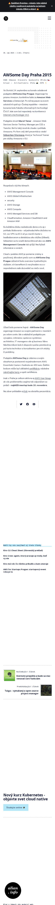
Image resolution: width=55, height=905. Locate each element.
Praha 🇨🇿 (45, 80)
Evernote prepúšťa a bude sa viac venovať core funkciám (33, 677)
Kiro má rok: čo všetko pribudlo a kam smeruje (25, 563)
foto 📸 (34, 83)
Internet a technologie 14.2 (16, 115)
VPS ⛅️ (44, 83)
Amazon (13, 80)
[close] (52, 6)
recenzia (23, 80)
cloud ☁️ (8, 83)
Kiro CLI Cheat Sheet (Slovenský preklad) (23, 550)
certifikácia (34, 368)
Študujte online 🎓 (16, 807)
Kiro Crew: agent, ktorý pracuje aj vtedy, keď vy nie (25, 557)
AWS (5, 80)
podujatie (34, 80)
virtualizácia (21, 83)
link (26, 391)
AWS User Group (43, 378)
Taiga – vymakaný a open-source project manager (21, 692)
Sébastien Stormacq (13, 135)
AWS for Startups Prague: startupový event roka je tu (24, 570)
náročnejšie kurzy (11, 372)
